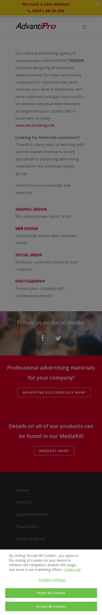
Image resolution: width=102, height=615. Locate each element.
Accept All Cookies (51, 606)
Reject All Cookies (51, 593)
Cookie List (72, 569)
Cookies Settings (52, 579)
